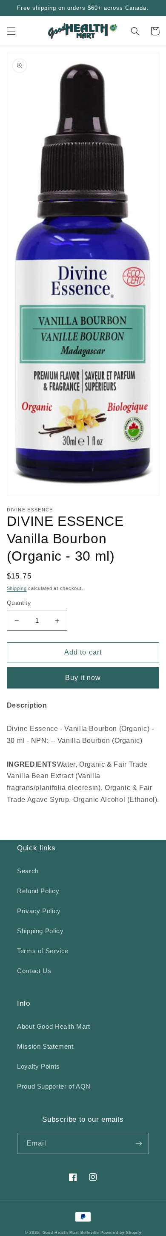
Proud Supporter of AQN (54, 1086)
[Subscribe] (139, 1143)
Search (28, 871)
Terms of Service (43, 951)
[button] (11, 31)
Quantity (19, 603)
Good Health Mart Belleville (71, 1232)
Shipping (17, 588)
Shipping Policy (40, 931)
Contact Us (34, 971)
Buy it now (83, 677)
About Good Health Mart (53, 1026)
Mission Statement (45, 1046)
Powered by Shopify (120, 1232)
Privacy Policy (39, 911)
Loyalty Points (38, 1066)
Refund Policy (38, 891)
